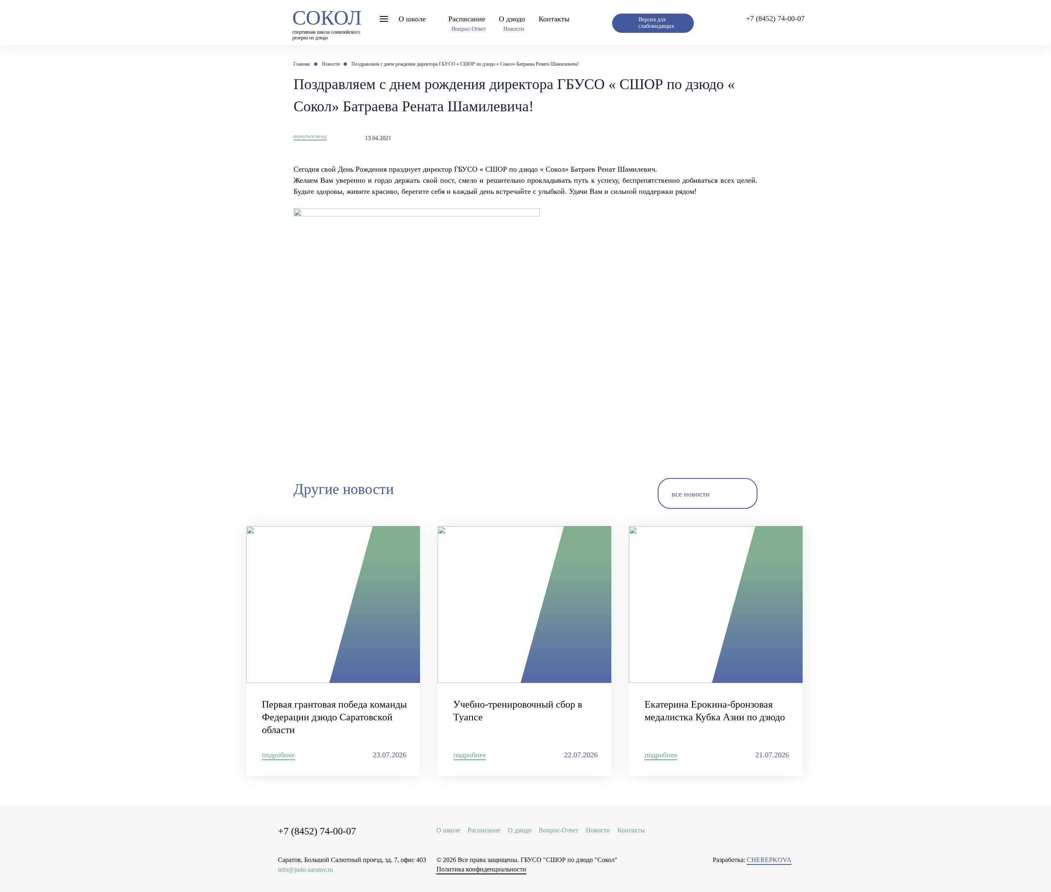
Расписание (466, 19)
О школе (412, 19)
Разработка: (752, 859)
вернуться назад (310, 136)
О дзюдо (512, 19)
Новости (513, 29)
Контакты (554, 19)
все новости (691, 494)
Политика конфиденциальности (481, 869)
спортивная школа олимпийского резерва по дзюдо (327, 22)
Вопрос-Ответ (469, 29)
